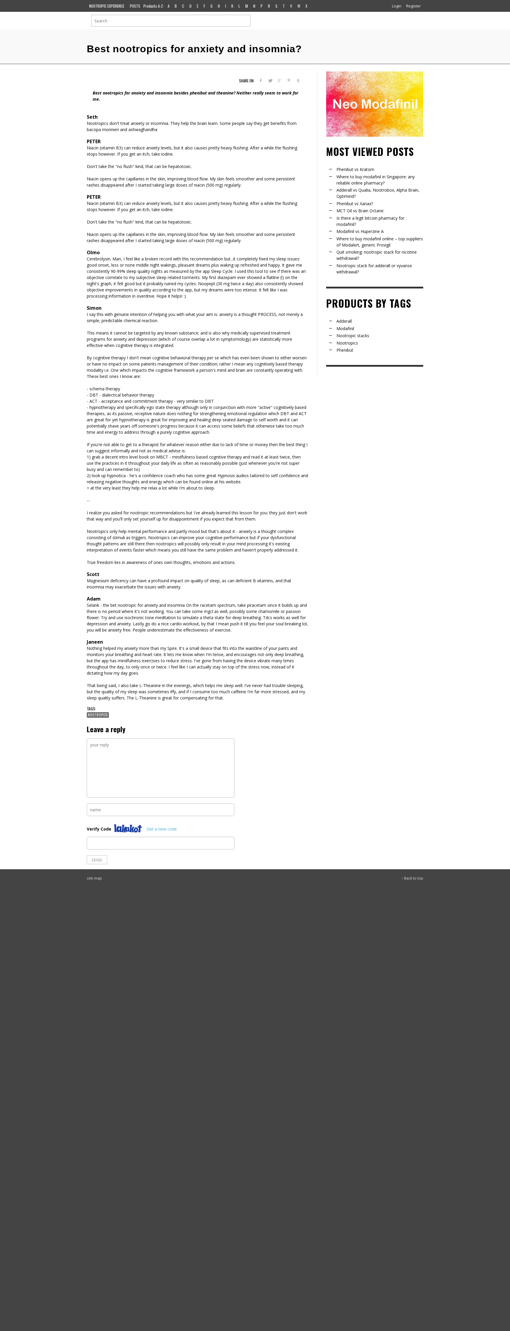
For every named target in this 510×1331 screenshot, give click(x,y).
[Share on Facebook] (261, 80)
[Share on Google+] (280, 80)
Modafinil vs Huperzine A (360, 231)
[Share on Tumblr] (298, 80)
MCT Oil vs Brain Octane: (360, 210)
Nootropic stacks (352, 335)
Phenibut (344, 350)
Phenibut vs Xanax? (354, 203)
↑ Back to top (412, 878)
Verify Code (99, 829)
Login (396, 6)
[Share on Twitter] (270, 80)
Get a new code (162, 829)
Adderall (344, 321)
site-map (94, 878)
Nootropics (98, 714)
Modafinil (345, 328)
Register (413, 6)
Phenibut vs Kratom (355, 169)
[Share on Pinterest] (289, 80)
